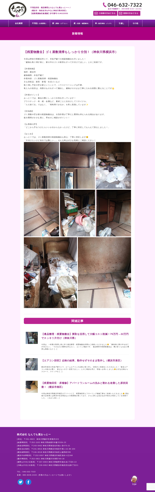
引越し (121, 23)
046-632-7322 (29, 472)
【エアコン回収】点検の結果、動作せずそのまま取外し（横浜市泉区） (82, 360)
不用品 (39, 23)
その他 (135, 23)
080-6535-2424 (30, 475)
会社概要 (19, 23)
